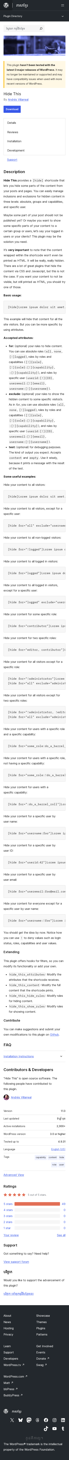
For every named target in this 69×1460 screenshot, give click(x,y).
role (54, 1164)
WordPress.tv (14, 1365)
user (61, 1164)
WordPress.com (16, 1376)
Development (16, 150)
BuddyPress (13, 1395)
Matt (8, 1383)
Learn (7, 1346)
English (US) (58, 1149)
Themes (41, 1322)
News (7, 1322)
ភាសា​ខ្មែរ (16, 1411)
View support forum (16, 1261)
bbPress (11, 1389)
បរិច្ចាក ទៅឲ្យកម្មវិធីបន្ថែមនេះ (19, 1293)
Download (12, 109)
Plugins (40, 1328)
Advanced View (14, 1175)
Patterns (41, 1334)
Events (40, 1352)
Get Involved (44, 1346)
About (7, 1315)
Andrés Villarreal (18, 99)
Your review (11, 1235)
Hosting (9, 1328)
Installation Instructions (19, 1056)
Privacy (8, 1334)
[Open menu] (63, 5)
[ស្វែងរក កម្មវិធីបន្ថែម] (41, 28)
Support (12, 159)
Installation (14, 141)
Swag (41, 1365)
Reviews (12, 132)
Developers (11, 1358)
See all (61, 1235)
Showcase (43, 1315)
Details (11, 123)
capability (41, 1157)
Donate (43, 1358)
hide (61, 1157)
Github (54, 1034)
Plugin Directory (13, 16)
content (53, 1157)
